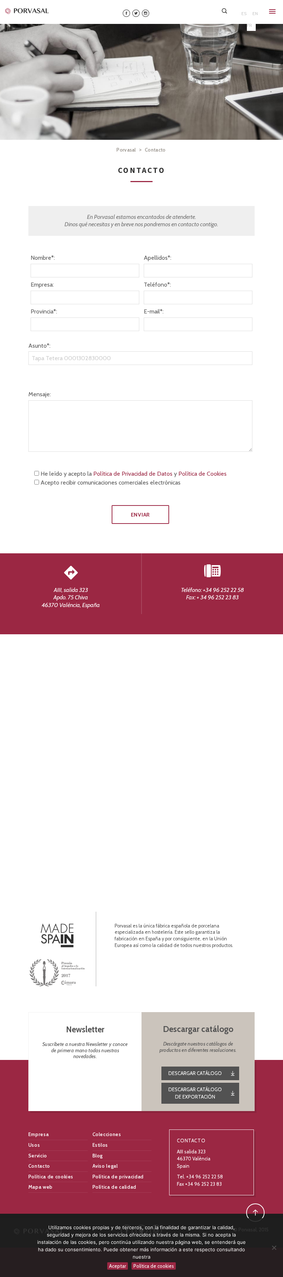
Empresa (38, 1134)
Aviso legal (105, 1166)
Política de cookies (50, 1177)
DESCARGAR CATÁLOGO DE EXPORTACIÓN (195, 1093)
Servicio (37, 1156)
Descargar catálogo (195, 1073)
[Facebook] (126, 12)
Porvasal (126, 150)
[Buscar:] (225, 10)
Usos (34, 1145)
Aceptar (117, 1266)
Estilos (100, 1145)
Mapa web (40, 1187)
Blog (97, 1156)
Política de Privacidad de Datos (132, 473)
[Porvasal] (27, 10)
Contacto (39, 1166)
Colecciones (106, 1134)
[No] (273, 1247)
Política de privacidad (118, 1177)
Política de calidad (114, 1187)
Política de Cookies (202, 473)
